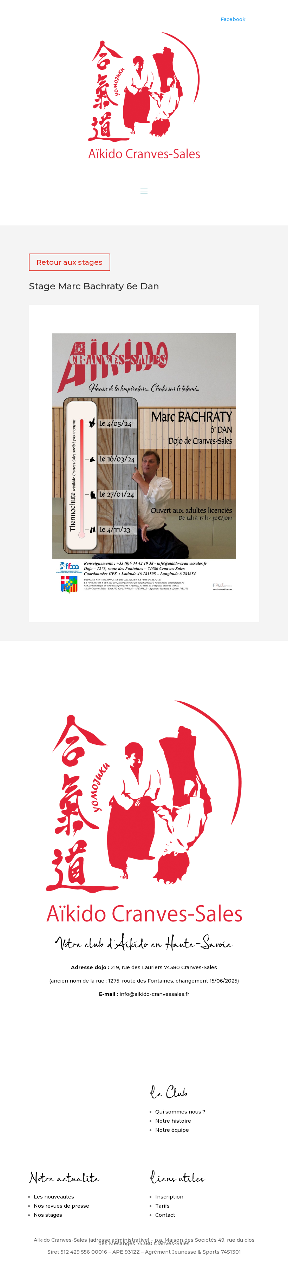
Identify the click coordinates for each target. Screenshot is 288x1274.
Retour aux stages (70, 262)
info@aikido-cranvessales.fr (154, 994)
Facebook (233, 19)
